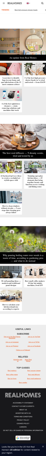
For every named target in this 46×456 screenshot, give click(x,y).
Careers (23, 427)
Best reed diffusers (34, 374)
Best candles (23, 382)
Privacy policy (23, 420)
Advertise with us (17, 360)
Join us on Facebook (33, 346)
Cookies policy (23, 423)
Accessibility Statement (23, 403)
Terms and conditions (23, 416)
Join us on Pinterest (12, 346)
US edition (15, 449)
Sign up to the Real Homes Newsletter (12, 337)
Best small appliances (34, 378)
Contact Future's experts (23, 406)
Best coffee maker (12, 374)
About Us (23, 410)
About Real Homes (28, 360)
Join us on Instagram (12, 342)
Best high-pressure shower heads (26, 10)
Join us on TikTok (33, 342)
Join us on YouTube (34, 337)
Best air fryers (12, 378)
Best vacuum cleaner (34, 370)
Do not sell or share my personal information (23, 430)
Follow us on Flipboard (23, 350)
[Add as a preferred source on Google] (23, 438)
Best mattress (12, 370)
